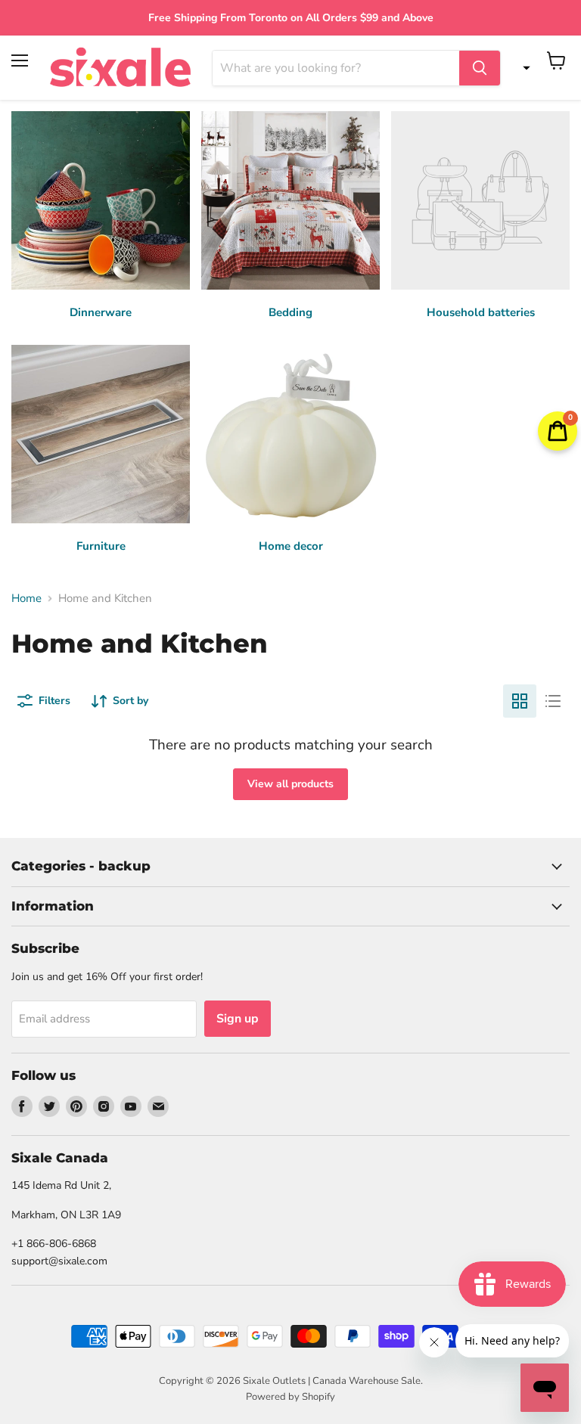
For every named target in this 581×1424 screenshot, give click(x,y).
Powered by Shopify (290, 1397)
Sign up (237, 1018)
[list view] (553, 701)
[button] (522, 68)
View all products (290, 784)
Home (26, 598)
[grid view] (519, 701)
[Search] (479, 68)
